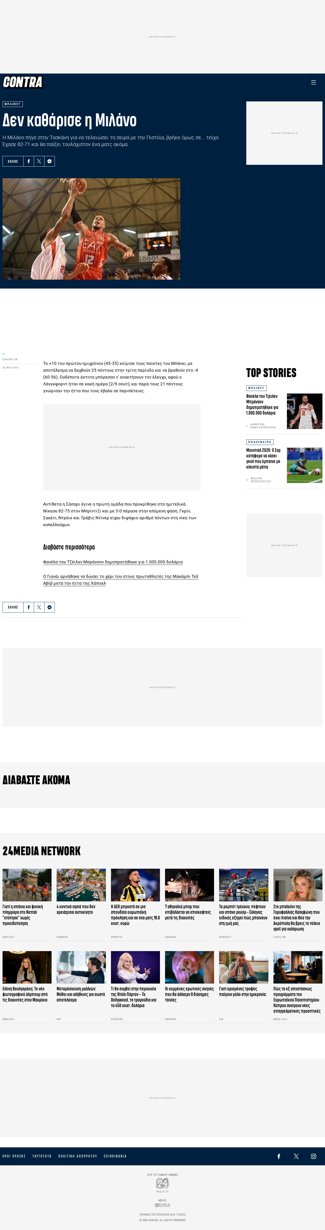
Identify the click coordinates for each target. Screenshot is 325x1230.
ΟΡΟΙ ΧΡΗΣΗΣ (14, 1156)
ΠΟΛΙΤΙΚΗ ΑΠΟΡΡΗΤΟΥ (77, 1156)
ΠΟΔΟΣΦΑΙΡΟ (260, 442)
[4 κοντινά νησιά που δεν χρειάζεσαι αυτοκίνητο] (81, 885)
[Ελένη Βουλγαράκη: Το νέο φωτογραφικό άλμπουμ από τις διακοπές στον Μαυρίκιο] (27, 967)
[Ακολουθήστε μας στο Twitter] (296, 1156)
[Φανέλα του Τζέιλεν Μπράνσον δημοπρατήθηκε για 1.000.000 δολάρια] (304, 411)
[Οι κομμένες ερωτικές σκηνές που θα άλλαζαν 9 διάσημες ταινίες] (189, 967)
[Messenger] (49, 161)
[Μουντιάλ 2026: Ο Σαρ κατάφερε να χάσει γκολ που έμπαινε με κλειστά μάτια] (304, 465)
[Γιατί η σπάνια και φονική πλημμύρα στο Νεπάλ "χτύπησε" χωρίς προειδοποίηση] (27, 885)
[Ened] (162, 1205)
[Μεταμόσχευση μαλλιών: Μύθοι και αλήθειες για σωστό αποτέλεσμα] (81, 967)
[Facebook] (29, 161)
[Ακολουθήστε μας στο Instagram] (313, 1156)
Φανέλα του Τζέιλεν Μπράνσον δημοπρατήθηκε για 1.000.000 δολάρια (113, 561)
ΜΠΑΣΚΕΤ (256, 388)
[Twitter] (39, 161)
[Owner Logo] (162, 1185)
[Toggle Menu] (313, 82)
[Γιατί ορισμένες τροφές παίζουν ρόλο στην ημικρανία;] (243, 967)
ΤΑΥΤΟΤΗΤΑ (42, 1156)
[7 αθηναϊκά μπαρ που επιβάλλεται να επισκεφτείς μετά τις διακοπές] (189, 885)
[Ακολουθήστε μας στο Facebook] (278, 1156)
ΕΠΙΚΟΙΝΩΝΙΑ (115, 1156)
